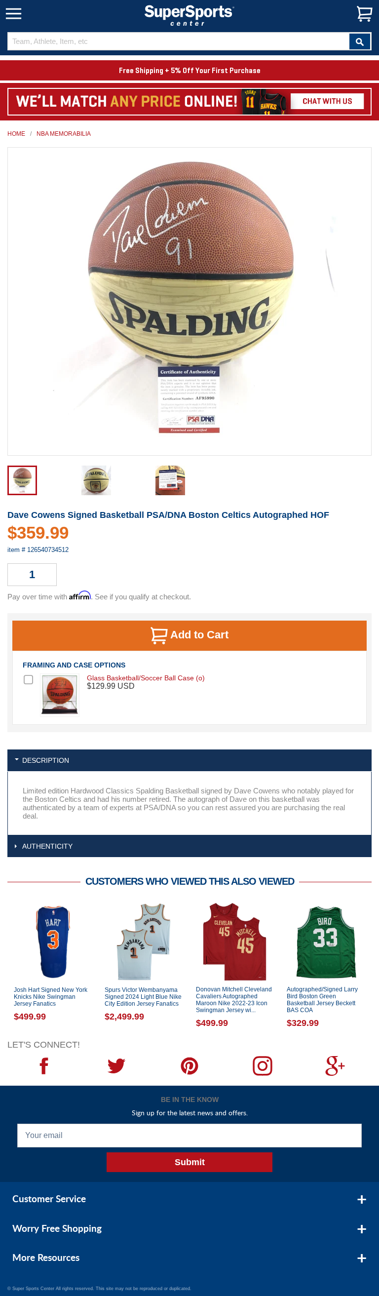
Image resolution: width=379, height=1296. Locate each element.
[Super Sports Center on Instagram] (262, 1066)
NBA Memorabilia (64, 133)
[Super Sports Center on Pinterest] (189, 1066)
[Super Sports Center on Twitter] (116, 1066)
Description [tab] (45, 760)
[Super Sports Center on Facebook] (43, 1066)
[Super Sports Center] (189, 14)
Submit (190, 1162)
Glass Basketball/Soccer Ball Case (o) (146, 678)
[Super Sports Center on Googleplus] (335, 1066)
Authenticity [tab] (47, 846)
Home (16, 133)
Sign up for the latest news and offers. (190, 1112)
